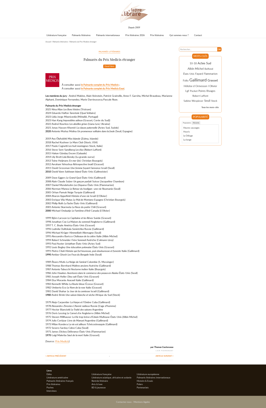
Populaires (187, 123)
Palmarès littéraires (60, 41)
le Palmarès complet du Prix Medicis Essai (102, 88)
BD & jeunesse (99, 387)
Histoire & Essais (145, 380)
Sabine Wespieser (193, 100)
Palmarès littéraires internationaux (153, 377)
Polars (140, 384)
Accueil (48, 41)
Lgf (187, 91)
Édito (49, 374)
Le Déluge (188, 135)
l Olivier (212, 86)
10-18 (193, 63)
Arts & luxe (97, 384)
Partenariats (143, 387)
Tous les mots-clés (210, 107)
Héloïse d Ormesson (195, 86)
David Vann (109, 66)
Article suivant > (164, 355)
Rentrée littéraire (100, 380)
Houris (186, 131)
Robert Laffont (200, 95)
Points (202, 91)
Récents (196, 123)
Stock (214, 100)
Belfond (208, 68)
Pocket (194, 91)
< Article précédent (55, 355)
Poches (50, 387)
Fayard (199, 74)
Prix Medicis (62, 341)
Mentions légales (142, 401)
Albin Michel (196, 69)
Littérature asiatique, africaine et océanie (111, 377)
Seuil (207, 101)
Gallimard (198, 80)
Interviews (52, 390)
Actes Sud (204, 63)
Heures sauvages (191, 127)
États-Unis (188, 73)
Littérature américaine (57, 377)
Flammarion (211, 74)
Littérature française (101, 374)
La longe (187, 139)
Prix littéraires (53, 384)
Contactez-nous (124, 401)
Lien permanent (164, 350)
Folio (186, 80)
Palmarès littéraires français (60, 380)
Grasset (213, 80)
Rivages (210, 91)
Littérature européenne (148, 374)
